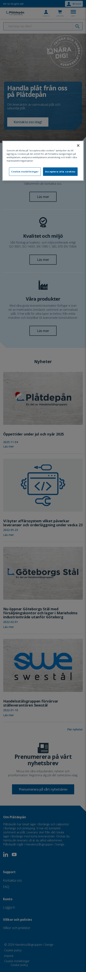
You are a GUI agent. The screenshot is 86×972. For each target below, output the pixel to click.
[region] (43, 161)
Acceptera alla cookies (60, 171)
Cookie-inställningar (24, 171)
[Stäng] (78, 145)
